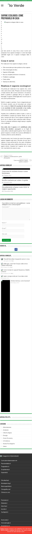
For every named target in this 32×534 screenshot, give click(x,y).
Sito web (4, 234)
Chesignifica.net (5, 489)
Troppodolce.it (5, 466)
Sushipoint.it (4, 512)
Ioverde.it (3, 509)
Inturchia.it (4, 506)
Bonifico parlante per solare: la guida (15, 180)
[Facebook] (16, 249)
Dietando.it (4, 503)
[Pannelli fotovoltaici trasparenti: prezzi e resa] (2, 259)
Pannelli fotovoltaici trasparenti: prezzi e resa (17, 259)
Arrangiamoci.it (5, 526)
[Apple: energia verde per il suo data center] (1, 276)
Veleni (4, 446)
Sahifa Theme (4, 528)
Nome (4, 222)
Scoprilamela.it (5, 469)
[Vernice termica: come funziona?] (5, 346)
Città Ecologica (7, 432)
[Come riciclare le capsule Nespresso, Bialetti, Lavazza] (1, 270)
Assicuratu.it (4, 520)
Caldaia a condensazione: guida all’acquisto (13, 157)
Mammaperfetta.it (6, 486)
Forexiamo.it (4, 500)
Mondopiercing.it (6, 483)
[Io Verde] (16, 5)
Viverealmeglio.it (6, 523)
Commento (5, 207)
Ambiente (6, 430)
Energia (5, 435)
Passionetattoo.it (6, 463)
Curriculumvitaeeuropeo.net (9, 460)
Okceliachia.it (5, 480)
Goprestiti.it (4, 472)
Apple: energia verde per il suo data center (15, 276)
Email (4, 228)
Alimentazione (7, 427)
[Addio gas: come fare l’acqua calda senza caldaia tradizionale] (1, 263)
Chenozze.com (5, 492)
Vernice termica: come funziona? (20, 281)
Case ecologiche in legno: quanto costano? (21, 160)
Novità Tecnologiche (9, 443)
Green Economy (8, 438)
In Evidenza (6, 441)
